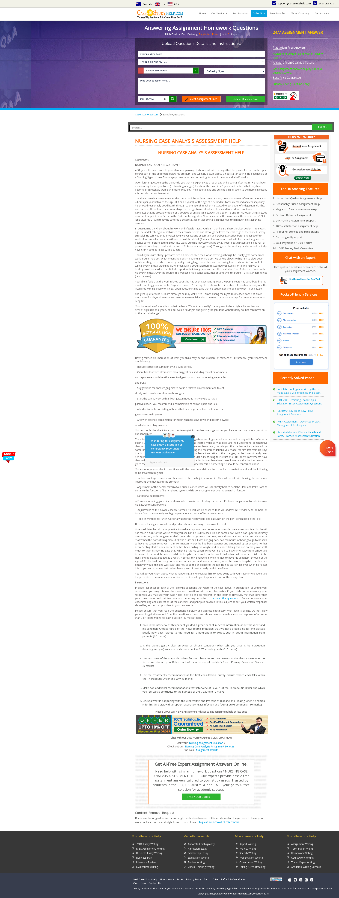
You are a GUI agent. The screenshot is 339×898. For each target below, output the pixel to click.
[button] (328, 449)
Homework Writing (302, 853)
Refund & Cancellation (233, 879)
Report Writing (247, 844)
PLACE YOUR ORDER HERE (201, 796)
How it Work (167, 879)
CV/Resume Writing (147, 866)
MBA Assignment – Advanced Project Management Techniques (298, 423)
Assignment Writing (302, 844)
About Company (300, 13)
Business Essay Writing (149, 853)
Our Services (218, 13)
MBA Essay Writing (147, 844)
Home (202, 13)
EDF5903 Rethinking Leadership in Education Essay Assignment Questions (299, 401)
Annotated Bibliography (201, 844)
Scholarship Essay (198, 853)
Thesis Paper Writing (303, 862)
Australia (148, 4)
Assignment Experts (207, 750)
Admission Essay (197, 848)
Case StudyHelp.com (147, 114)
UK (163, 4)
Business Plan (144, 857)
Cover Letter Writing (250, 862)
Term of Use (211, 879)
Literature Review (146, 862)
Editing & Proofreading (252, 866)
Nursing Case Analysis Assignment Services (209, 746)
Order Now (259, 13)
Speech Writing (247, 853)
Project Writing (247, 848)
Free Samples (278, 13)
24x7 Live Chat (327, 3)
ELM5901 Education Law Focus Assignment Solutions (295, 412)
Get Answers (322, 13)
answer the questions (226, 598)
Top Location (240, 13)
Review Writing (196, 862)
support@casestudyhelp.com (294, 3)
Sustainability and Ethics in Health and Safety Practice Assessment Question (299, 434)
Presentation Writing (251, 857)
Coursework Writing (302, 857)
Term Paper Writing (302, 848)
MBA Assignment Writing (150, 848)
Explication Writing (198, 857)
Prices (180, 879)
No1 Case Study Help (145, 879)
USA (176, 4)
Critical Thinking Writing (201, 866)
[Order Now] (202, 724)
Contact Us (154, 883)
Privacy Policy (193, 879)
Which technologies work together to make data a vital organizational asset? (299, 390)
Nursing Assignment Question (206, 743)
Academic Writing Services (306, 866)
